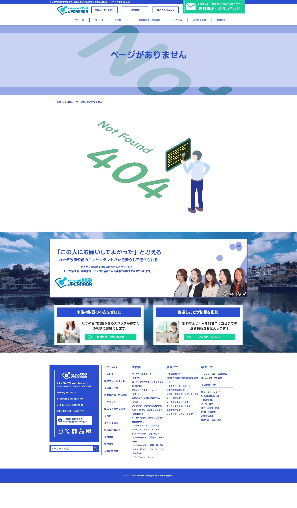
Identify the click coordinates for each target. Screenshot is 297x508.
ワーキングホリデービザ (178, 401)
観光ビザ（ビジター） (211, 392)
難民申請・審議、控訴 (211, 419)
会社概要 (221, 20)
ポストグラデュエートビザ (179, 405)
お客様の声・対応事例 (149, 20)
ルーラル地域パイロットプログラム (148, 417)
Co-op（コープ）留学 (211, 378)
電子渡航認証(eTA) (210, 396)
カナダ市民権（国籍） (211, 408)
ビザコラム (176, 20)
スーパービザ (207, 404)
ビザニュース (77, 20)
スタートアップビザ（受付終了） (147, 425)
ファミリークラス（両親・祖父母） (148, 445)
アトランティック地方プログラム (147, 405)
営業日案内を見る (75, 420)
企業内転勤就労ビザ (176, 390)
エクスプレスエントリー (143, 457)
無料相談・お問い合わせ (110, 337)
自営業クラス (138, 421)
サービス (99, 20)
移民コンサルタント (104, 9)
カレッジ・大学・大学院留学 (214, 374)
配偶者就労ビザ (174, 409)
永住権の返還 (207, 415)
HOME (60, 102)
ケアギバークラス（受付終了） (146, 433)
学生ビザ (207, 367)
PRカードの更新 (208, 412)
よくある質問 (199, 20)
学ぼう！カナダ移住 (114, 409)
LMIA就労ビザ (173, 374)
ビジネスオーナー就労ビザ (179, 386)
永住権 (136, 367)
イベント (108, 416)
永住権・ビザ (111, 388)
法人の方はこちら (165, 9)
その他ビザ (208, 385)
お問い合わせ (111, 451)
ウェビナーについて (209, 337)
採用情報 (135, 9)
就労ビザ (172, 367)
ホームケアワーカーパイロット (145, 429)
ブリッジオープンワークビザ (180, 413)
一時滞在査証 (207, 400)
